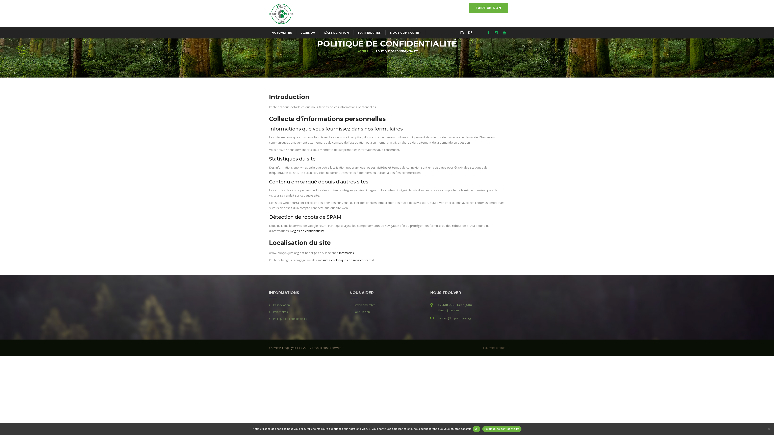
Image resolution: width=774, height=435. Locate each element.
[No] (769, 429)
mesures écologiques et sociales (341, 260)
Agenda (308, 32)
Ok (477, 428)
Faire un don (488, 8)
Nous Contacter (405, 32)
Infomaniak (346, 253)
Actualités (282, 32)
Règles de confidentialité (307, 231)
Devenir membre (365, 305)
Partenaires (369, 32)
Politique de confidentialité (290, 319)
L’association (336, 32)
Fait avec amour (494, 348)
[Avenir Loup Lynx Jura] (281, 14)
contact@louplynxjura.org (454, 318)
